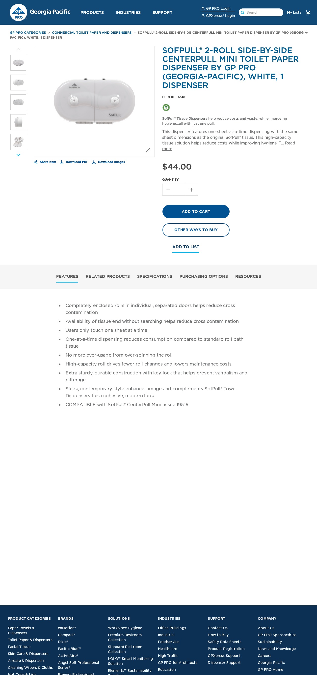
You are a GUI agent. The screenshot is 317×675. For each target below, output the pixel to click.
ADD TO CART (196, 211)
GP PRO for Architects (177, 663)
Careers (264, 656)
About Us (266, 628)
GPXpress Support (224, 656)
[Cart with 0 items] (308, 12)
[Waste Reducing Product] (166, 107)
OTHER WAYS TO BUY (196, 230)
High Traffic (168, 656)
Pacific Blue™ (69, 649)
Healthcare (167, 649)
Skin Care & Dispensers (28, 654)
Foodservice (169, 642)
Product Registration (226, 649)
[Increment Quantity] (192, 190)
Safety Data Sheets (224, 642)
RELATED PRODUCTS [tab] (108, 276)
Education (167, 670)
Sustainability (270, 642)
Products (92, 12)
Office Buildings (172, 628)
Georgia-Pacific (271, 663)
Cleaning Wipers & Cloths (30, 668)
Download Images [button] (111, 162)
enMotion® (67, 628)
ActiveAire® (68, 656)
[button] (106, 12)
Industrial (166, 635)
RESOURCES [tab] (248, 276)
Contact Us (218, 628)
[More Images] (18, 49)
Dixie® (63, 642)
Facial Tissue (19, 647)
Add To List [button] (185, 247)
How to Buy (218, 635)
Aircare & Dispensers (26, 661)
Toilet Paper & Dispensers (30, 640)
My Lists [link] (294, 12)
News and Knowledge (277, 649)
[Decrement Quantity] (168, 190)
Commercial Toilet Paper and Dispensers (92, 32)
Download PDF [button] (76, 162)
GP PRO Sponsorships (277, 635)
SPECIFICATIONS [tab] (154, 276)
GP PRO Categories (28, 32)
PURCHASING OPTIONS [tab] (204, 276)
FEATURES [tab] (67, 276)
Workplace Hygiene (125, 628)
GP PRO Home (270, 670)
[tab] (67, 277)
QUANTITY (170, 179)
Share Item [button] (47, 162)
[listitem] (18, 63)
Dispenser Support (224, 663)
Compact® (66, 635)
